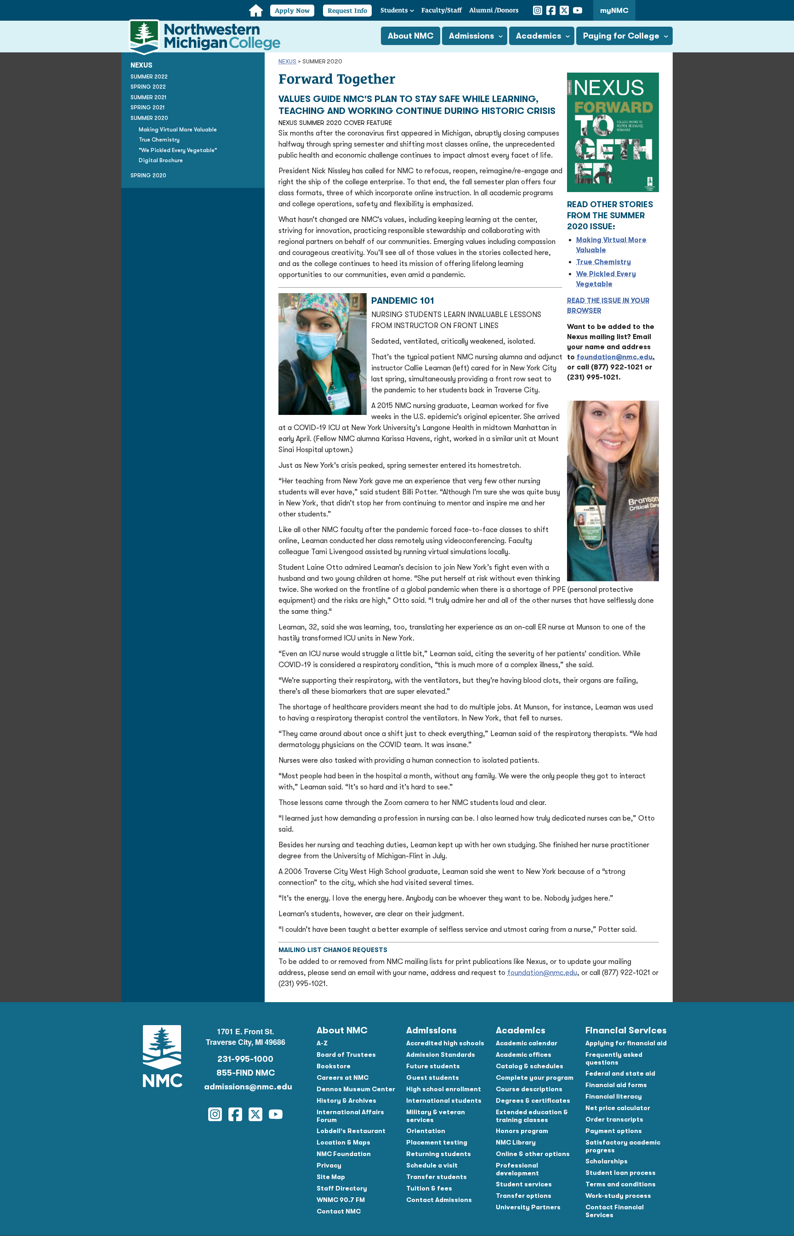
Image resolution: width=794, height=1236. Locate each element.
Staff (441, 10)
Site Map (331, 1176)
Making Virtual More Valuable (178, 129)
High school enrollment (443, 1089)
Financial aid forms (616, 1085)
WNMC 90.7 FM (341, 1199)
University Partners (528, 1207)
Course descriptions (529, 1089)
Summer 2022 (149, 77)
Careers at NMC (343, 1077)
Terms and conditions (620, 1184)
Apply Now (292, 10)
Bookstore (334, 1066)
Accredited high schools (445, 1043)
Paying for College (621, 35)
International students (444, 1100)
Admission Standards (440, 1054)
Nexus (287, 61)
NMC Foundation (344, 1153)
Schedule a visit (432, 1165)
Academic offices (523, 1054)
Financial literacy (613, 1096)
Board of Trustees (346, 1054)
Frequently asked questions (613, 1058)
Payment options (613, 1130)
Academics (538, 35)
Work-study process (618, 1195)
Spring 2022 (148, 87)
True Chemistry (159, 139)
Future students (433, 1066)
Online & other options (533, 1153)
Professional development (517, 1169)
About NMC (410, 35)
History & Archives (346, 1100)
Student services (524, 1184)
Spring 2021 (147, 107)
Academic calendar (526, 1043)
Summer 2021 (148, 97)
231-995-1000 (245, 1059)
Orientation (425, 1130)
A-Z (322, 1043)
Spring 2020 (148, 175)
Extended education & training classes (532, 1115)
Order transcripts (614, 1119)
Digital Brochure (161, 160)
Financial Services (626, 1030)
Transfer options (523, 1195)
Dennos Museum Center (356, 1089)
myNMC (614, 10)
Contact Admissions (439, 1199)
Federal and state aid (620, 1073)
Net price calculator (617, 1107)
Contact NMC (339, 1211)
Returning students (438, 1153)
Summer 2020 (149, 118)
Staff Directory (342, 1188)
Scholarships (606, 1161)
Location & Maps (343, 1142)
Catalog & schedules (529, 1066)
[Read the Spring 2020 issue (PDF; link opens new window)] (613, 190)
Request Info (347, 10)
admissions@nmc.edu (245, 1086)
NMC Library (516, 1142)
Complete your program (534, 1077)
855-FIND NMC (245, 1072)
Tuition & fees (429, 1188)
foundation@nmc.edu (614, 357)
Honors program (522, 1130)
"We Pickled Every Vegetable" (178, 150)
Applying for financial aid (626, 1043)
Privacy (329, 1165)
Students (394, 10)
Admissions (471, 35)
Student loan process (620, 1172)
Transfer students (436, 1176)
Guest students (432, 1077)
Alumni (494, 10)
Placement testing (436, 1142)
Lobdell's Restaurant (351, 1130)
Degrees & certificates (533, 1100)
